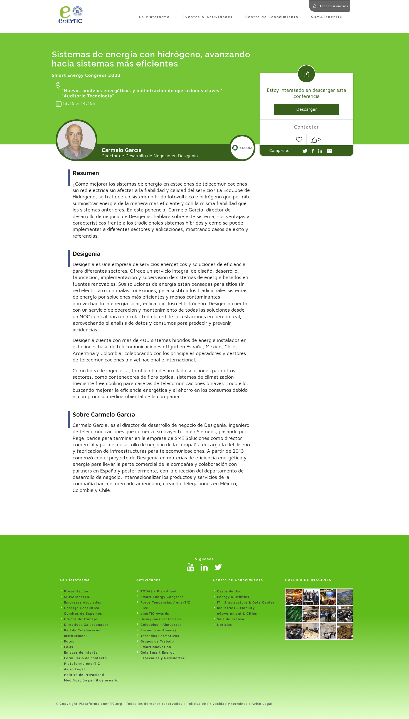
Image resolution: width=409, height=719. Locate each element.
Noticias (224, 624)
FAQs (68, 647)
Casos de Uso (229, 591)
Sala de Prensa (230, 619)
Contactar (306, 126)
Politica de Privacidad (84, 675)
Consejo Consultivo (81, 608)
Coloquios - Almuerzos (161, 624)
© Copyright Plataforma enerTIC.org (89, 703)
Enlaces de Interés (81, 652)
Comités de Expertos (83, 613)
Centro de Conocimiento (271, 17)
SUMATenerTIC (327, 17)
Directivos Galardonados (86, 624)
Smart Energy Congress (162, 597)
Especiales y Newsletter (163, 658)
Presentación (76, 591)
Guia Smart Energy (158, 652)
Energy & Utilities (233, 597)
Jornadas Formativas (160, 636)
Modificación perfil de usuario (91, 680)
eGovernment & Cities (237, 613)
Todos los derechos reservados (154, 703)
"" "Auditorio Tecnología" (142, 93)
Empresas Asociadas (82, 602)
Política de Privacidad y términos (217, 703)
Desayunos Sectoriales (161, 619)
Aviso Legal (74, 669)
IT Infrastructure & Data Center (246, 602)
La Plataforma (154, 17)
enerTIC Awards (155, 613)
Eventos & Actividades (208, 17)
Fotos (69, 641)
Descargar (306, 109)
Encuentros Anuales (159, 630)
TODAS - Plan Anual (158, 591)
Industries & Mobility (236, 608)
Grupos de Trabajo (80, 619)
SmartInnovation (156, 647)
